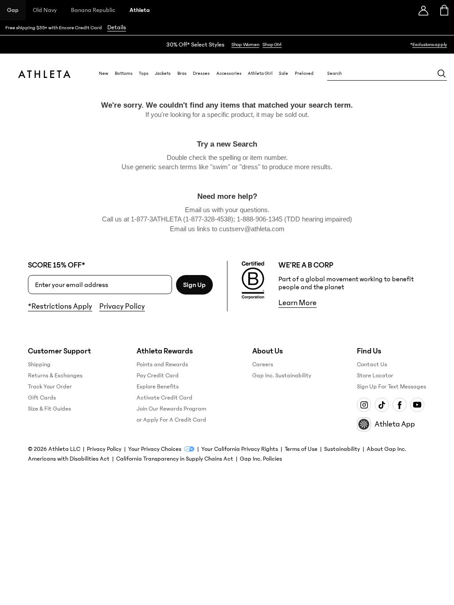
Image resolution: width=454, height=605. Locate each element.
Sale (283, 73)
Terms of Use (301, 449)
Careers (262, 364)
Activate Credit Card (164, 397)
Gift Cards (42, 397)
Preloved (304, 73)
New (103, 73)
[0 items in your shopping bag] (443, 10)
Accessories (229, 73)
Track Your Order (50, 386)
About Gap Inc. (386, 449)
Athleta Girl (260, 73)
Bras (182, 73)
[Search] (441, 73)
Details (116, 27)
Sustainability (342, 449)
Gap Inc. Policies (261, 458)
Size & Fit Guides (49, 408)
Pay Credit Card (158, 375)
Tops (144, 73)
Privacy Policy (122, 306)
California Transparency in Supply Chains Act (174, 458)
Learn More (297, 303)
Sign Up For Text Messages (391, 386)
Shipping (39, 364)
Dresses (201, 73)
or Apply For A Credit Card (171, 419)
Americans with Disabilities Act (69, 458)
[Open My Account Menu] (423, 10)
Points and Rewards (162, 364)
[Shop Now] (227, 44)
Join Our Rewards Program (171, 408)
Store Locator (375, 375)
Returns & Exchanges (55, 375)
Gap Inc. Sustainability (281, 375)
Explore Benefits (158, 386)
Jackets (163, 73)
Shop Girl (272, 44)
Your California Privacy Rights (239, 449)
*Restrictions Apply (60, 306)
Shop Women (245, 44)
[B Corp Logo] (253, 280)
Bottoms (124, 73)
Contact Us (372, 364)
